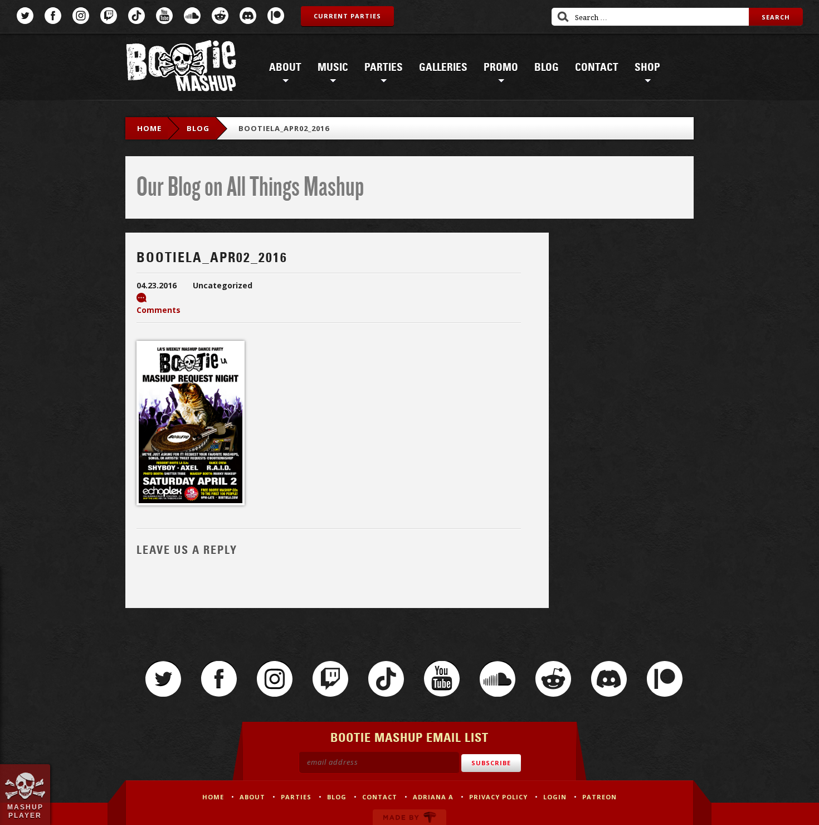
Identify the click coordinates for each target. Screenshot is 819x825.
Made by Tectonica (409, 817)
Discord (248, 15)
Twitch (108, 15)
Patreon (275, 15)
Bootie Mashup (181, 68)
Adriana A (433, 797)
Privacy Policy (498, 797)
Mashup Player (25, 811)
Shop (647, 67)
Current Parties (347, 16)
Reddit (220, 15)
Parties (383, 67)
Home (149, 128)
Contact (596, 67)
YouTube (164, 15)
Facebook (53, 15)
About (285, 67)
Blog (546, 67)
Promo (501, 67)
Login (555, 797)
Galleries (443, 67)
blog (198, 128)
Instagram (80, 15)
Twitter (25, 15)
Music (333, 67)
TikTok (136, 15)
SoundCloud (192, 15)
